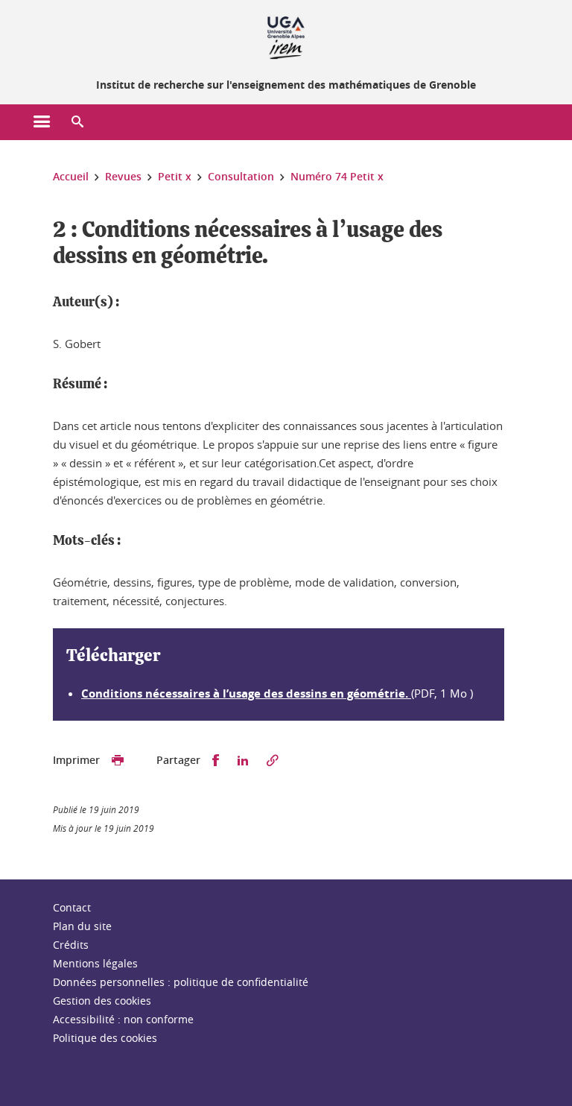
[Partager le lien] (273, 760)
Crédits (71, 945)
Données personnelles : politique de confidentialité (180, 982)
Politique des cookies (105, 1038)
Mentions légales (95, 963)
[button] (77, 122)
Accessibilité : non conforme (123, 1019)
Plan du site (82, 926)
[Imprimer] (118, 760)
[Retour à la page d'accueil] (286, 36)
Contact (72, 907)
